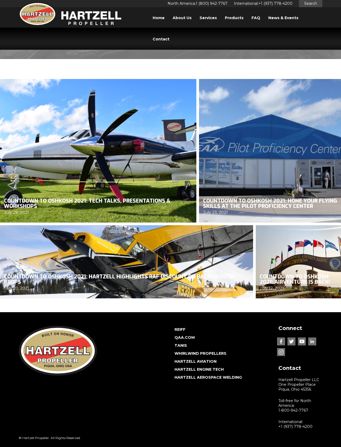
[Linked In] (312, 341)
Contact (161, 39)
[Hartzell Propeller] (70, 15)
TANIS (180, 345)
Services (208, 17)
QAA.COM (184, 337)
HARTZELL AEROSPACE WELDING (208, 377)
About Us (182, 17)
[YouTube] (302, 341)
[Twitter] (291, 341)
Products (234, 17)
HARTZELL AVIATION (195, 361)
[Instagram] (281, 352)
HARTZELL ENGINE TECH (199, 369)
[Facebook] (281, 341)
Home (159, 17)
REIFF (179, 329)
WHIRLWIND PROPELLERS (200, 353)
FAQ (255, 17)
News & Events (283, 17)
